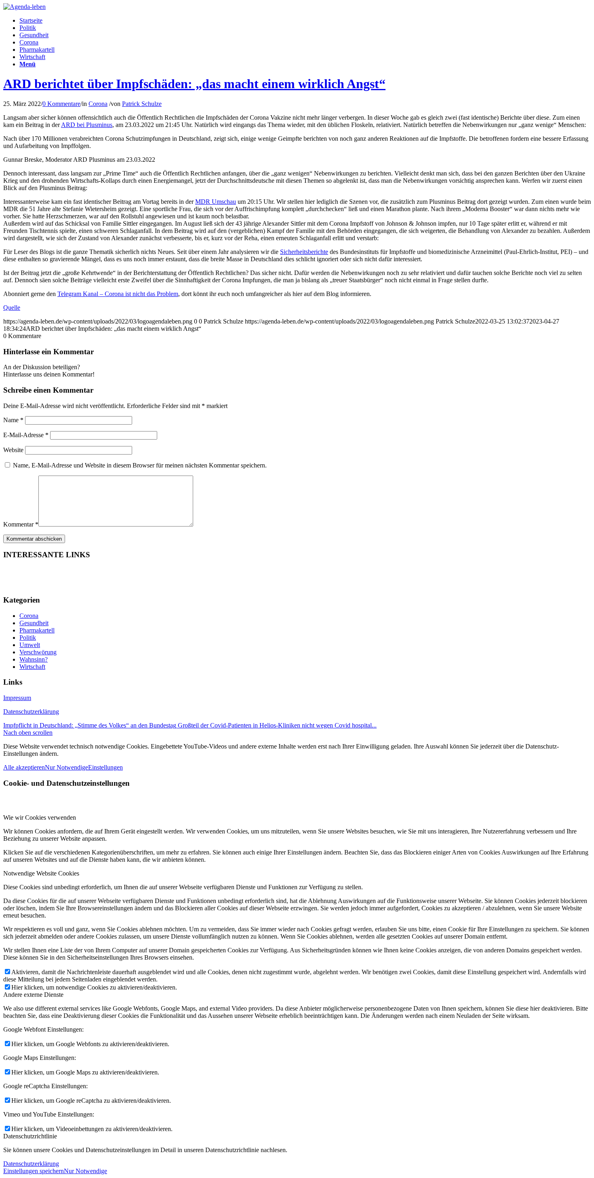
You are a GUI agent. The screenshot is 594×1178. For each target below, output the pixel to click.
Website (13, 449)
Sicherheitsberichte (304, 251)
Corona (97, 103)
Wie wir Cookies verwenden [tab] (39, 817)
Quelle (11, 307)
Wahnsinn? (33, 659)
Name (13, 420)
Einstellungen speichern (33, 1170)
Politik (27, 637)
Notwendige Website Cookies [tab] (41, 873)
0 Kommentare (61, 103)
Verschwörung (38, 652)
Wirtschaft (32, 666)
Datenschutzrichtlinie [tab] (30, 1136)
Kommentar (20, 524)
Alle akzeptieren (24, 767)
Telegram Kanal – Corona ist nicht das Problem (117, 293)
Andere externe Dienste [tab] (33, 994)
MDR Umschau (215, 201)
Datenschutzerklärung (31, 711)
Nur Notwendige (66, 767)
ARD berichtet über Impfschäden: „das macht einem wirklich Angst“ (194, 83)
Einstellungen (105, 767)
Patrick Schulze (142, 103)
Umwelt (29, 644)
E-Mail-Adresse (25, 434)
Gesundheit (33, 623)
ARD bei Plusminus (86, 124)
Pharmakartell (37, 630)
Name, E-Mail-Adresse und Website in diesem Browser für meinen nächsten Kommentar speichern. (140, 465)
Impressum (17, 697)
